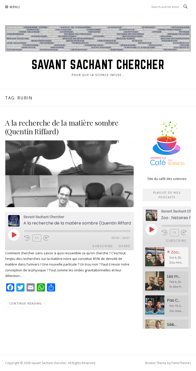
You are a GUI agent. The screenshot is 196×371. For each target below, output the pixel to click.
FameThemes (181, 363)
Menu (15, 7)
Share (124, 246)
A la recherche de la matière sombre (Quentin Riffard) (61, 127)
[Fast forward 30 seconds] (49, 238)
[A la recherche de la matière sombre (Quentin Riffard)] (69, 173)
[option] (166, 258)
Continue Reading (25, 303)
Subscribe (102, 246)
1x (37, 238)
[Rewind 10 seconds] (27, 238)
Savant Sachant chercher (98, 64)
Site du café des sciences (167, 178)
